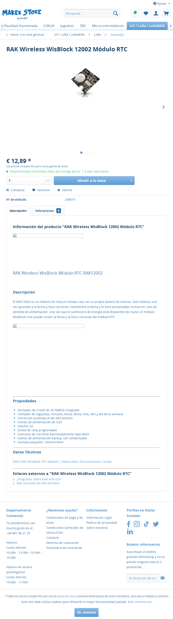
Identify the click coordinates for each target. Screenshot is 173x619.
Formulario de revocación (64, 548)
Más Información (140, 602)
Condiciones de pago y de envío (64, 520)
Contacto (52, 538)
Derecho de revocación (62, 543)
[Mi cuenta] (156, 13)
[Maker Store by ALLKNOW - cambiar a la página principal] (21, 14)
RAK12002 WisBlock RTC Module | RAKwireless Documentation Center (62, 462)
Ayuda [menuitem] (161, 3)
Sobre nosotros (97, 528)
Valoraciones (47, 211)
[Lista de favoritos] (145, 13)
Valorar (66, 190)
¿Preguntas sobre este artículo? (38, 479)
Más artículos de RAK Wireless (37, 483)
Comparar (17, 190)
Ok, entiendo (86, 612)
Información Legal (99, 518)
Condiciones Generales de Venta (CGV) (64, 530)
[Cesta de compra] (166, 13)
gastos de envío (66, 596)
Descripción (18, 211)
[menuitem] (92, 13)
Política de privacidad (101, 523)
